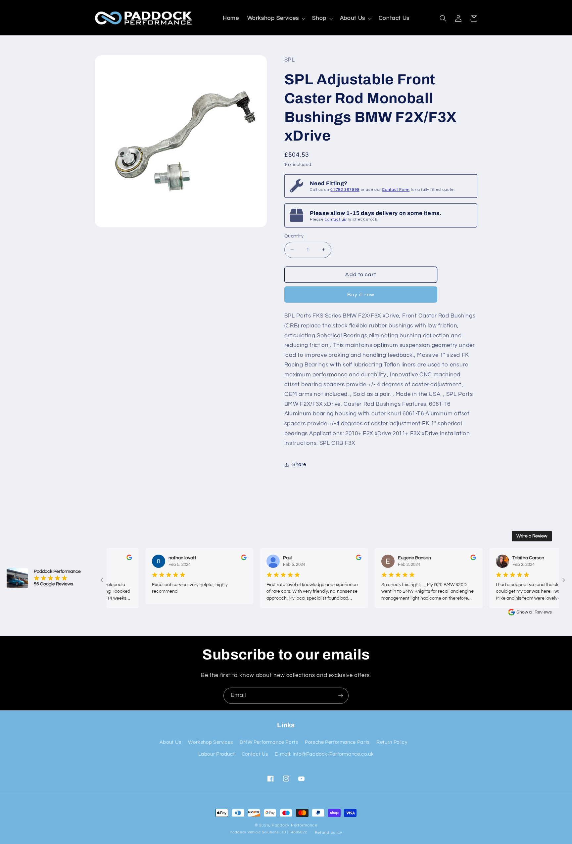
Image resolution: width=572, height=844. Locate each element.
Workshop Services (210, 742)
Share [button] (299, 464)
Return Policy (391, 742)
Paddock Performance (294, 825)
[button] (275, 18)
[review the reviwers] (116, 559)
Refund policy (329, 832)
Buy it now (361, 294)
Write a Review (531, 536)
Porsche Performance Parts (337, 742)
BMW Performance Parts (269, 742)
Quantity (294, 236)
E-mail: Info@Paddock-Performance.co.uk (324, 754)
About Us (170, 742)
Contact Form (395, 190)
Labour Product (216, 754)
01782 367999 (344, 190)
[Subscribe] (340, 696)
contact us (335, 219)
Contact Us (255, 754)
